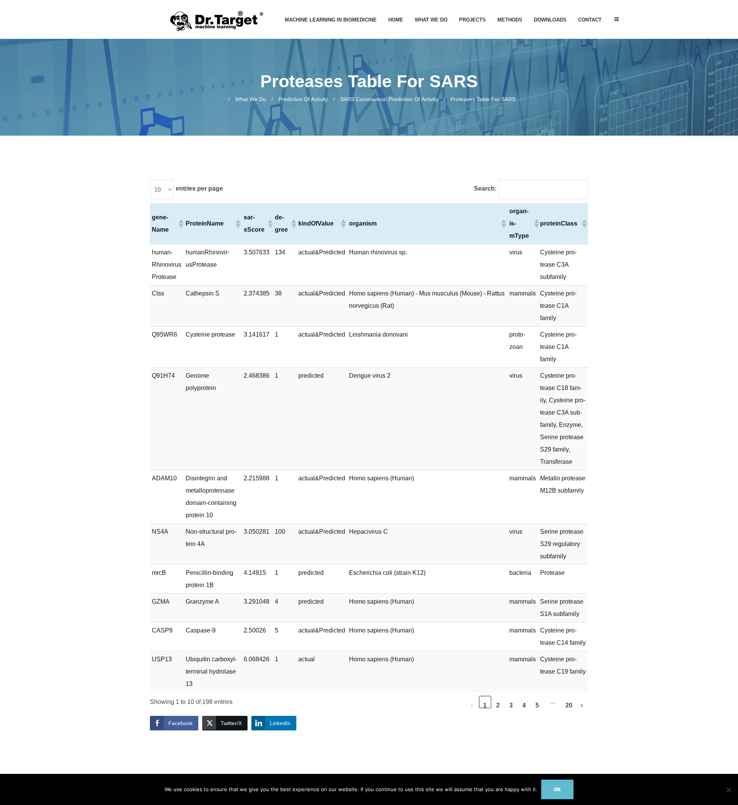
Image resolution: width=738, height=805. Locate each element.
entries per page (199, 188)
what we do (250, 99)
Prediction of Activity (303, 99)
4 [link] (524, 705)
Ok (557, 789)
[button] (180, 223)
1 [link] (485, 705)
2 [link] (498, 705)
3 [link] (511, 705)
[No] (728, 789)
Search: (485, 188)
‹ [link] (472, 705)
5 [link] (537, 705)
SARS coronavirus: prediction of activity (389, 99)
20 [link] (568, 705)
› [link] (582, 705)
